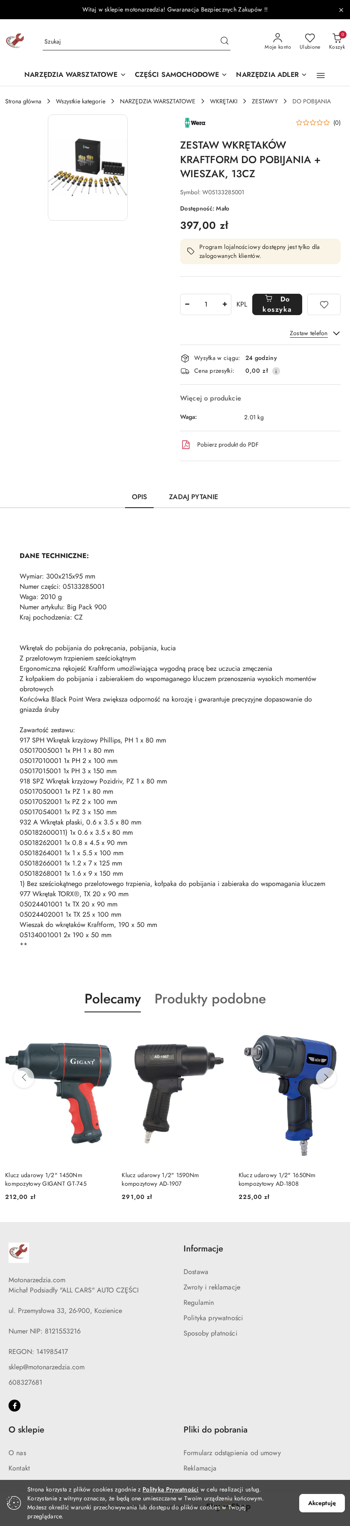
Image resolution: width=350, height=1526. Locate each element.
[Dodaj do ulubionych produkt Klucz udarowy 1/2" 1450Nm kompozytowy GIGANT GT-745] (101, 1032)
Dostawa (196, 1272)
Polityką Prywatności (171, 1489)
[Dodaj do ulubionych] (324, 304)
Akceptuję (322, 1503)
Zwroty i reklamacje (212, 1287)
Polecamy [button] (113, 999)
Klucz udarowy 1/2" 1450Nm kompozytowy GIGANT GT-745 (46, 1179)
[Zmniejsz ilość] (187, 304)
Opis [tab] (139, 497)
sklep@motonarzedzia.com (47, 1367)
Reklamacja (200, 1468)
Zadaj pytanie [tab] (193, 497)
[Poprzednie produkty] (24, 1077)
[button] (321, 75)
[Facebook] (14, 1406)
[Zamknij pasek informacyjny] (341, 10)
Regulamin (199, 1302)
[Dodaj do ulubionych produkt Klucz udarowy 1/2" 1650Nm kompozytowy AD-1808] (335, 1032)
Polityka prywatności (213, 1318)
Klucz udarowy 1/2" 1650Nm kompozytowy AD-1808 (277, 1179)
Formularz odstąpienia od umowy (232, 1453)
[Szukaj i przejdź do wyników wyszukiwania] (224, 41)
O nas (17, 1453)
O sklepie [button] (26, 1430)
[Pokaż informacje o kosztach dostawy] (276, 371)
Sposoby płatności (210, 1333)
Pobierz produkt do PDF (228, 444)
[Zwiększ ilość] (224, 304)
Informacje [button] (203, 1248)
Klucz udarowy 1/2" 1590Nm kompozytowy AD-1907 (160, 1179)
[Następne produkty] (326, 1077)
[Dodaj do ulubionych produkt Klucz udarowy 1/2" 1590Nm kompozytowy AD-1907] (218, 1032)
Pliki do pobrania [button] (216, 1430)
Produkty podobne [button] (210, 999)
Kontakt (19, 1468)
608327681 (25, 1382)
